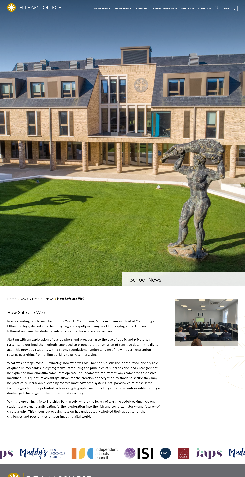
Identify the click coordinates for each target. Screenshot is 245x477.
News (50, 298)
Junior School (102, 8)
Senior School (123, 8)
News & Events (31, 298)
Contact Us (204, 8)
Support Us (187, 8)
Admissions (142, 8)
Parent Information (165, 8)
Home (11, 298)
